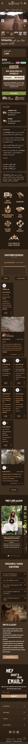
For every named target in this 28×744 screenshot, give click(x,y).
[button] (2, 3)
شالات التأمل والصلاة (16, 10)
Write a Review (21, 279)
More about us (10, 657)
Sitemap (19, 739)
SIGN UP (14, 696)
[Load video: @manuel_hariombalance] (11, 521)
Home (7, 10)
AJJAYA (13, 739)
